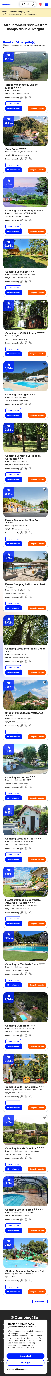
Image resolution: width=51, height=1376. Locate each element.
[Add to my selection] (45, 54)
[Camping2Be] (6, 4)
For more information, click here (21, 1347)
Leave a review (13, 104)
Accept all (25, 1356)
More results (40, 1301)
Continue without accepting (18, 1369)
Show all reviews (14, 108)
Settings (25, 1362)
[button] (40, 4)
